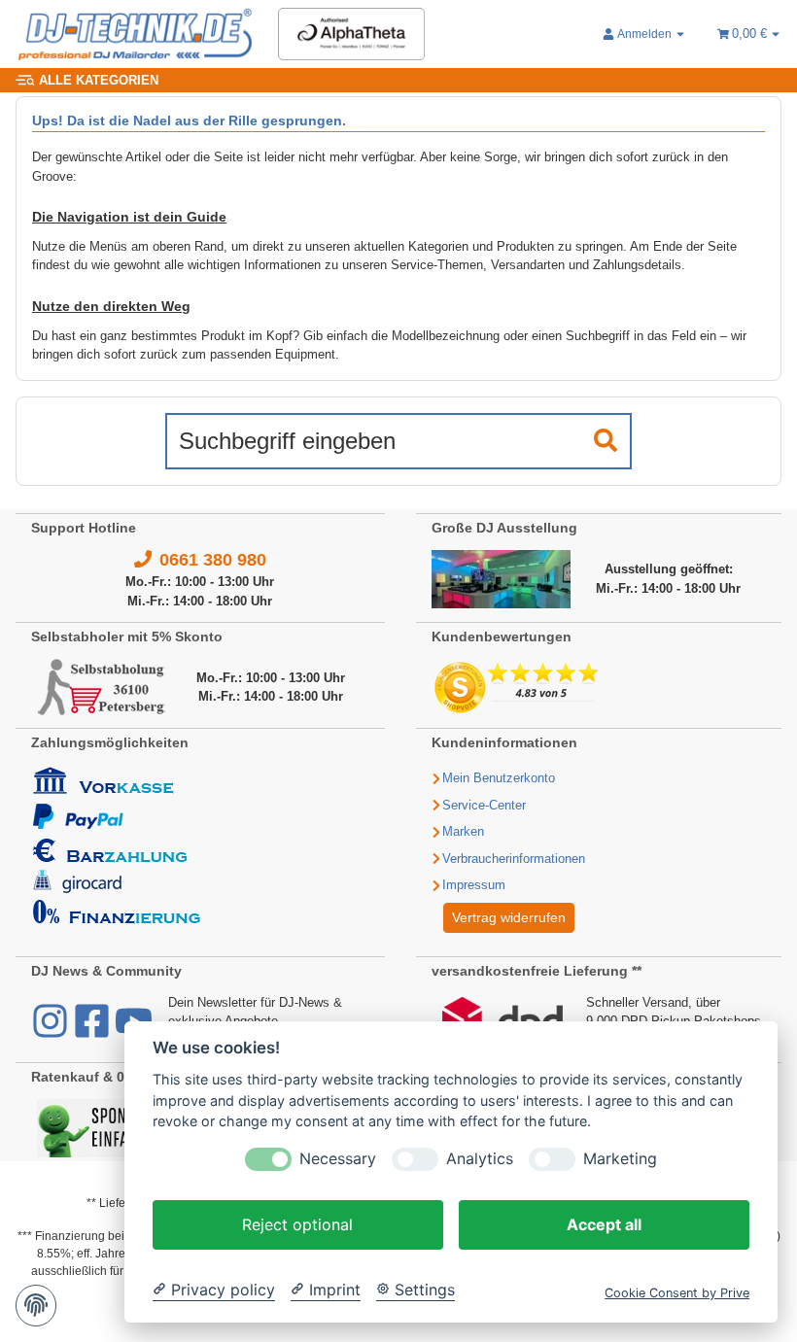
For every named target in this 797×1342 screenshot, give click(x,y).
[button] (644, 34)
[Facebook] (94, 1030)
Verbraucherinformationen (513, 858)
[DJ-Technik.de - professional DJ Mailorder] (135, 34)
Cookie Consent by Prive (677, 1293)
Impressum (473, 884)
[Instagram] (52, 1030)
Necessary (337, 1159)
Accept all (604, 1224)
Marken (463, 831)
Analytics (479, 1159)
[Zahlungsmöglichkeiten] (116, 845)
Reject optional (297, 1224)
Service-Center (484, 805)
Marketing (620, 1159)
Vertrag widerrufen (509, 917)
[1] (605, 441)
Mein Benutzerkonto (498, 778)
